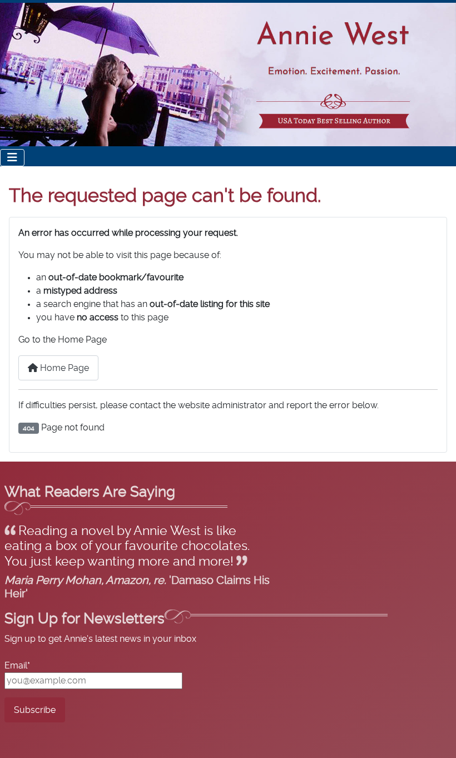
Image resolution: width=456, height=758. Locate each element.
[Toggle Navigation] (12, 157)
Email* (17, 665)
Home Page (63, 368)
